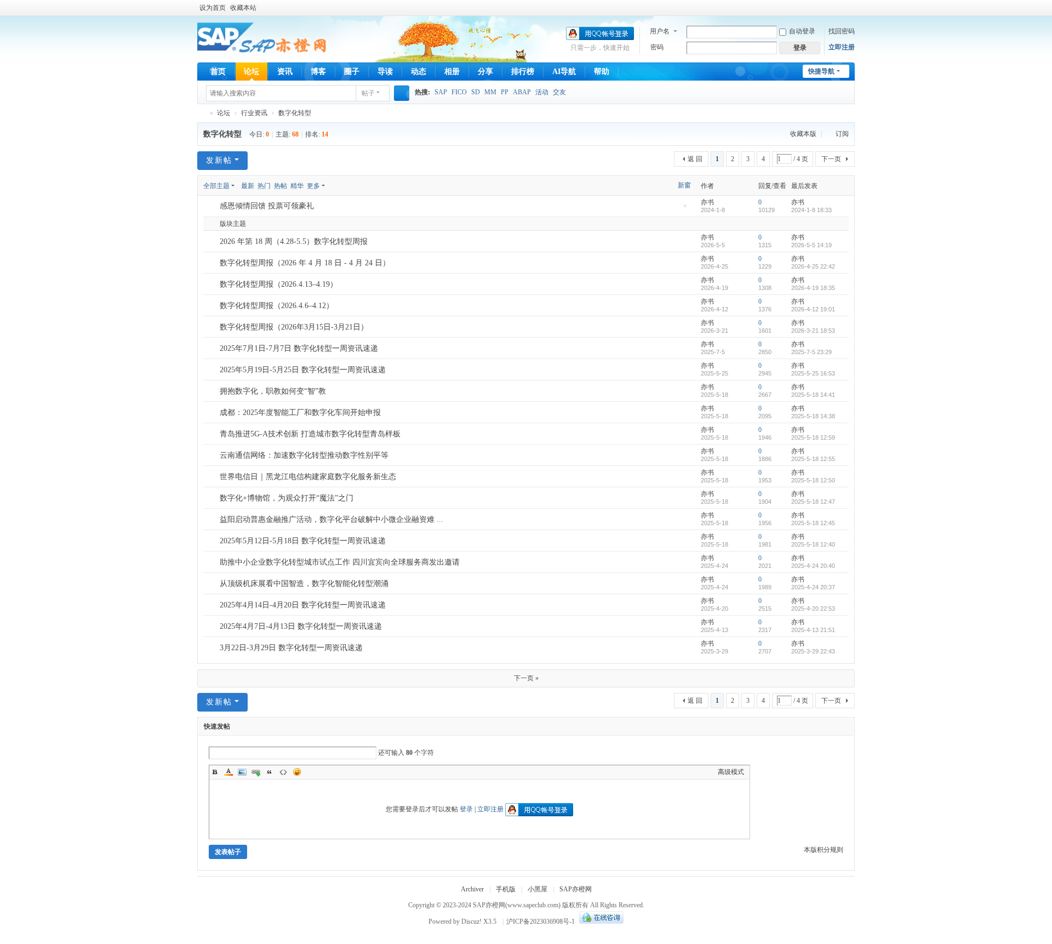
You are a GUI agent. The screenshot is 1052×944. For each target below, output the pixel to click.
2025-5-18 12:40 (813, 544)
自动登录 (802, 31)
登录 (466, 809)
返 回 (695, 159)
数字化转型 (294, 113)
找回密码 (841, 31)
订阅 (842, 134)
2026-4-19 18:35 (813, 288)
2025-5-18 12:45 (813, 523)
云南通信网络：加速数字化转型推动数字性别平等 (304, 455)
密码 (657, 47)
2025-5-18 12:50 (813, 480)
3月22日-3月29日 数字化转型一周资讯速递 (291, 648)
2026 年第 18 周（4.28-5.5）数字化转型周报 (294, 241)
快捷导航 (821, 71)
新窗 (684, 185)
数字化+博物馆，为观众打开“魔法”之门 (286, 498)
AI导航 (564, 71)
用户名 (660, 31)
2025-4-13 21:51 (813, 630)
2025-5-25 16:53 (813, 373)
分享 (485, 71)
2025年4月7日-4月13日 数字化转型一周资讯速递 (301, 626)
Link (255, 771)
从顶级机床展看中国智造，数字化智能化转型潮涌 (304, 583)
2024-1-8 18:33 (811, 210)
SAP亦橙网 (201, 113)
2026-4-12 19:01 (813, 309)
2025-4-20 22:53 (813, 608)
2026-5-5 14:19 (811, 245)
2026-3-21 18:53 (813, 330)
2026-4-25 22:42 (813, 266)
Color (228, 771)
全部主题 (216, 186)
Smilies (296, 771)
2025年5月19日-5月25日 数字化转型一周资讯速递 (303, 370)
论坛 (251, 71)
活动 (541, 92)
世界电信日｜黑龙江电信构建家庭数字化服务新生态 (308, 477)
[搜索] (401, 93)
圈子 (351, 71)
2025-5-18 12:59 (813, 437)
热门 (264, 186)
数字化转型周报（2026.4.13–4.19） (279, 284)
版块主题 (233, 224)
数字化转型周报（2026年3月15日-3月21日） (294, 327)
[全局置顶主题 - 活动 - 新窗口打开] (212, 207)
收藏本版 (804, 134)
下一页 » (526, 678)
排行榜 (522, 71)
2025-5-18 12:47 (813, 501)
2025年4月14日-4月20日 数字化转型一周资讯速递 (303, 605)
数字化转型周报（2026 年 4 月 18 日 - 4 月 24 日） (305, 263)
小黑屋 (537, 889)
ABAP (522, 92)
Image (242, 771)
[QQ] (600, 921)
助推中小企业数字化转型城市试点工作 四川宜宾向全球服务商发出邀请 (340, 562)
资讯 (285, 71)
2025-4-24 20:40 (813, 565)
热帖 (280, 186)
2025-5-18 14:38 (813, 416)
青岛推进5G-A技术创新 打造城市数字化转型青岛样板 (310, 434)
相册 (452, 71)
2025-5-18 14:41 (813, 394)
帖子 (368, 93)
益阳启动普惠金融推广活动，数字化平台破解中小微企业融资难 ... (331, 519)
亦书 (707, 202)
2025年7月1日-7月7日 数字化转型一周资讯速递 (299, 348)
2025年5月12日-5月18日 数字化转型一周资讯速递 (303, 541)
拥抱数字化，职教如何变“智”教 (273, 391)
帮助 (601, 71)
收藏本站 (243, 8)
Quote (269, 771)
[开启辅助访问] (852, 8)
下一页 (831, 159)
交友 (559, 92)
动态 (418, 71)
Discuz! (471, 921)
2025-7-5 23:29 (811, 352)
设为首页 (212, 8)
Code (283, 771)
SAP (440, 92)
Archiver (472, 889)
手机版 (506, 889)
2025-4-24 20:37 (813, 587)
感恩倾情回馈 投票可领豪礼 (267, 206)
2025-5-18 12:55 (813, 459)
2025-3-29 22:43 (813, 651)
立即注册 (841, 47)
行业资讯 (254, 113)
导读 (385, 71)
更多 (313, 186)
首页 (218, 71)
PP (504, 92)
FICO (459, 92)
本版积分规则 (823, 850)
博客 (318, 71)
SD (475, 92)
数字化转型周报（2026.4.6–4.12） (277, 306)
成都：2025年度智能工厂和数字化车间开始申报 (300, 412)
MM (490, 92)
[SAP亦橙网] (263, 38)
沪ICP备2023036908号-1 (540, 921)
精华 (297, 186)
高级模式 (731, 772)
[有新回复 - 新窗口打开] (212, 242)
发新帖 (219, 160)
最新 (247, 186)
